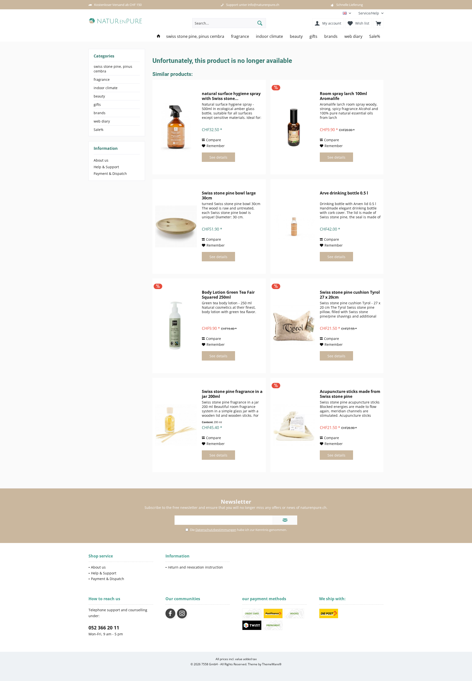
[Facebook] (170, 613)
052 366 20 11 (103, 628)
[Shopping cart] (378, 23)
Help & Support (106, 167)
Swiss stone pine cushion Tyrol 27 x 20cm (350, 295)
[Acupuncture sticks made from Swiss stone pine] (294, 425)
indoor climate (106, 87)
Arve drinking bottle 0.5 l (344, 193)
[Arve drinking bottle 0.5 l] (294, 226)
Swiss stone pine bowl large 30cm (229, 195)
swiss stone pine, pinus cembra (113, 68)
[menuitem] (369, 13)
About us (101, 160)
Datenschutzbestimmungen (215, 530)
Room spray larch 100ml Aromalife (343, 96)
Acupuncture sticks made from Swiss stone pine (350, 394)
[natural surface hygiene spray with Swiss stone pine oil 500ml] (176, 127)
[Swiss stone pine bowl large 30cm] (176, 226)
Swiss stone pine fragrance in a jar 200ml (232, 394)
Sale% (98, 129)
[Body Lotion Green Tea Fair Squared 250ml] (176, 326)
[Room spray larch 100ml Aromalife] (294, 127)
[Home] (158, 36)
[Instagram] (182, 613)
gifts (97, 104)
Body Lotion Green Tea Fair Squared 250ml (228, 295)
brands (99, 113)
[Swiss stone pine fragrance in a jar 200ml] (176, 425)
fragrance (102, 79)
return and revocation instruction (195, 567)
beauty (99, 96)
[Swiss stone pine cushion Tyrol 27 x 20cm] (294, 326)
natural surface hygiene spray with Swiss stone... (231, 96)
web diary (102, 121)
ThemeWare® (271, 664)
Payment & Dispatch (110, 173)
